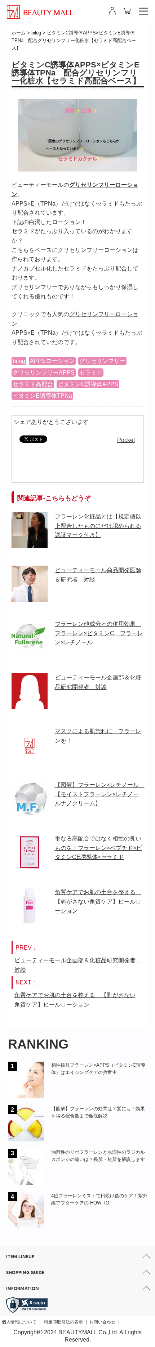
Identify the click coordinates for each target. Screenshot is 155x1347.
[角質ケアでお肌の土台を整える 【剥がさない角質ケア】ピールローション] (30, 910)
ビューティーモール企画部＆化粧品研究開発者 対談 (98, 682)
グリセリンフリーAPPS (44, 372)
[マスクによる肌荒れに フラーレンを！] (30, 749)
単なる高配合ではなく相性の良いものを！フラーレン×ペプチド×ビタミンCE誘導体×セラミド (98, 847)
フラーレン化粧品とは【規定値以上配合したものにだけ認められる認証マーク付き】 (98, 525)
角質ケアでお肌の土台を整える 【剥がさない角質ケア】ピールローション (98, 901)
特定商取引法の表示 (63, 1322)
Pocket (126, 440)
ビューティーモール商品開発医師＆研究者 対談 (98, 575)
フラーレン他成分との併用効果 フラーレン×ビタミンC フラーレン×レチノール (99, 633)
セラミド (90, 372)
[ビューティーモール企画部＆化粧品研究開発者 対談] (30, 695)
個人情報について (19, 1322)
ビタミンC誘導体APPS (88, 384)
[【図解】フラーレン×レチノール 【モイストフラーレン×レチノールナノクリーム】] (30, 802)
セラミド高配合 (33, 384)
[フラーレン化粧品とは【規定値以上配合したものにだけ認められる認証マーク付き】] (30, 534)
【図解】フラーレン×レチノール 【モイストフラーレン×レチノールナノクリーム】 (99, 794)
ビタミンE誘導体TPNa (42, 396)
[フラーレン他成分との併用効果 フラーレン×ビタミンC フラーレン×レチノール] (30, 641)
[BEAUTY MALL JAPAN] (40, 8)
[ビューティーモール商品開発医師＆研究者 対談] (30, 588)
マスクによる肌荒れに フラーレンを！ (98, 736)
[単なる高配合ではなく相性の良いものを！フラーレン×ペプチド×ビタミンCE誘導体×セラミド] (30, 856)
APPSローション (52, 361)
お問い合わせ (102, 1322)
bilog (19, 361)
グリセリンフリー (102, 361)
